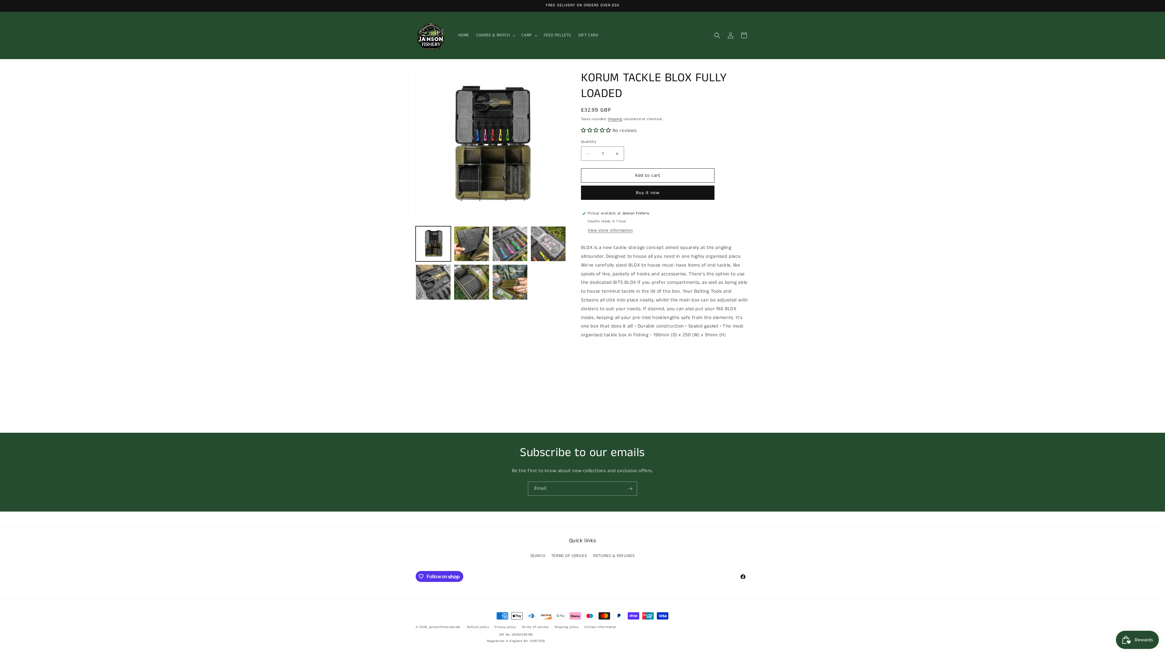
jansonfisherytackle (444, 627)
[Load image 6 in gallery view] (471, 282)
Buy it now (648, 193)
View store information (610, 230)
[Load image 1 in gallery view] (433, 243)
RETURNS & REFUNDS (614, 556)
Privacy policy (505, 627)
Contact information (600, 627)
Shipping (615, 119)
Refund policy (478, 627)
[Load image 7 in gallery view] (510, 282)
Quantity (588, 142)
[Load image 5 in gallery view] (433, 282)
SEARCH (537, 556)
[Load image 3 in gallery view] (510, 243)
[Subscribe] (630, 489)
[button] (495, 35)
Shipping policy (567, 627)
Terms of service (535, 627)
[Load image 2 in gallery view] (471, 243)
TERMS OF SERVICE (569, 556)
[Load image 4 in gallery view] (548, 243)
